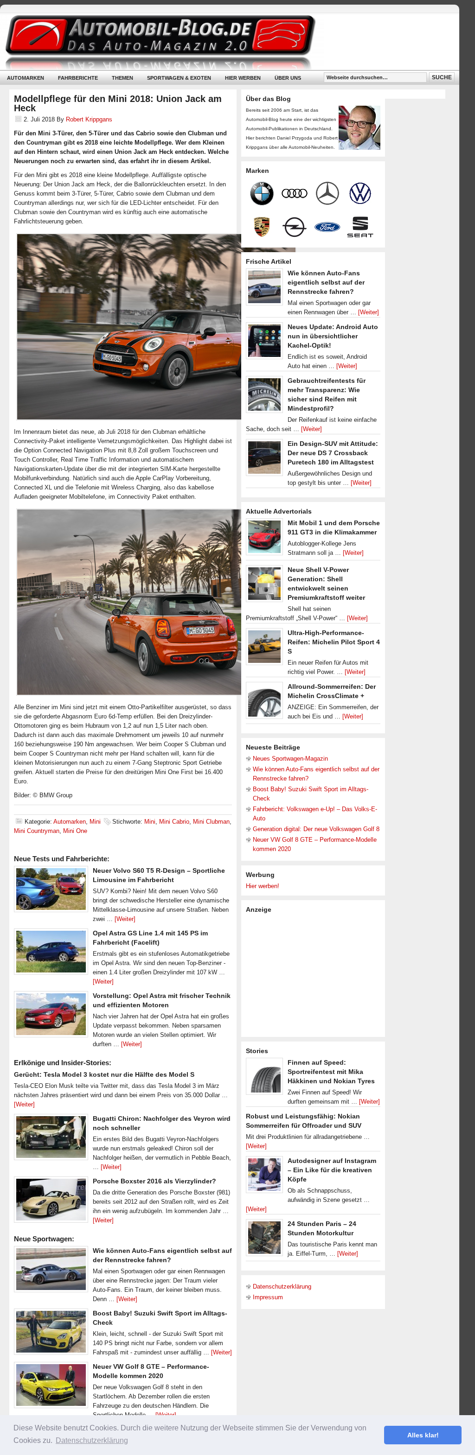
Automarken (25, 78)
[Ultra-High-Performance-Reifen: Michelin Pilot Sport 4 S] (264, 649)
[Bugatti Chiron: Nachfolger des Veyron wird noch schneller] (51, 1139)
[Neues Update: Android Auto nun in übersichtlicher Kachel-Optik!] (264, 343)
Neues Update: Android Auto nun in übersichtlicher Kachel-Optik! (333, 336)
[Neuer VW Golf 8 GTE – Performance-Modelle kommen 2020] (51, 1387)
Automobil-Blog (222, 42)
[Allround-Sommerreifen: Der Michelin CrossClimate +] (264, 703)
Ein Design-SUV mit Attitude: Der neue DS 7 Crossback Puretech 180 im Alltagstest (333, 453)
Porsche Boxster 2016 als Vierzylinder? (154, 1181)
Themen (122, 78)
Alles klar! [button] (423, 1435)
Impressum (268, 1297)
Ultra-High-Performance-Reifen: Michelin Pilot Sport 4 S (334, 642)
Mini (95, 821)
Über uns (288, 78)
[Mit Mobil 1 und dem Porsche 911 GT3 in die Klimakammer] (264, 539)
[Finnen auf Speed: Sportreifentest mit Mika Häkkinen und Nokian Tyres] (264, 1078)
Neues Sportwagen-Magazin (290, 758)
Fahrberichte (78, 78)
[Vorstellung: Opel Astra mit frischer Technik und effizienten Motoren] (51, 1016)
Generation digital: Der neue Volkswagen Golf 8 (316, 829)
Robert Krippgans (89, 119)
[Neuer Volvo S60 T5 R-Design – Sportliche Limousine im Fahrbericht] (51, 891)
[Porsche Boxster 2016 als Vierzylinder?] (51, 1201)
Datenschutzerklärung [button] (92, 1440)
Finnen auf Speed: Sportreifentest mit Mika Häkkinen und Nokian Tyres (331, 1072)
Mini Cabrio (174, 821)
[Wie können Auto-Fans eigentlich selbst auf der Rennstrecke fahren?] (51, 1271)
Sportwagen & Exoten (179, 78)
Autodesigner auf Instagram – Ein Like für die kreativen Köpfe (332, 1170)
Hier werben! (262, 886)
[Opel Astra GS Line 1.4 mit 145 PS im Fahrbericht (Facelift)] (51, 953)
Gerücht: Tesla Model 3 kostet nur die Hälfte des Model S (104, 1074)
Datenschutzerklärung (282, 1286)
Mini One (75, 830)
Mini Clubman (211, 821)
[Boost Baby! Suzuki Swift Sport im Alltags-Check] (51, 1334)
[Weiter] (125, 918)
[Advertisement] (315, 974)
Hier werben (243, 78)
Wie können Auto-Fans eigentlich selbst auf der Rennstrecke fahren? (326, 282)
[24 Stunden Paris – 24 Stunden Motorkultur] (264, 1240)
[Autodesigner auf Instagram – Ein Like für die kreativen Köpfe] (264, 1177)
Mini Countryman (36, 830)
